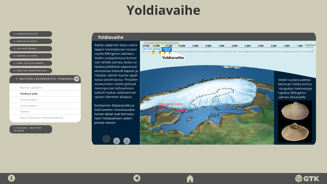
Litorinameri (29, 105)
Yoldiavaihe (29, 93)
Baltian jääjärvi (31, 87)
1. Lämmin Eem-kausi (26, 34)
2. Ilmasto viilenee (25, 41)
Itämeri (25, 111)
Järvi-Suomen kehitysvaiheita (42, 117)
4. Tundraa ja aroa (25, 56)
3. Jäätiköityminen (25, 49)
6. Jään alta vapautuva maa (30, 71)
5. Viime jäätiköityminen (29, 63)
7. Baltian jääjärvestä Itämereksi (46, 78)
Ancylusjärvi (29, 99)
